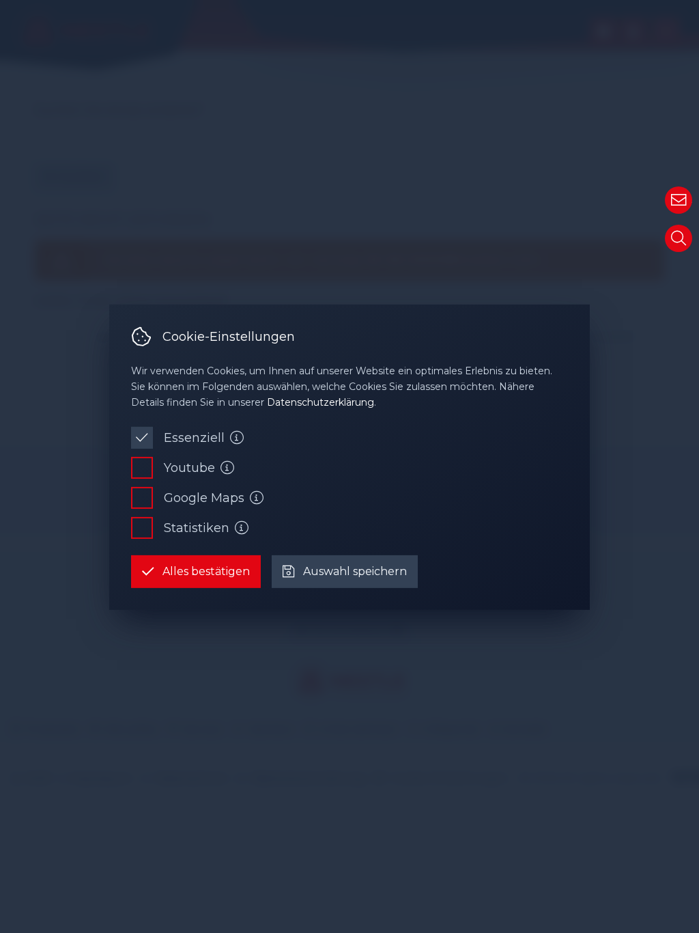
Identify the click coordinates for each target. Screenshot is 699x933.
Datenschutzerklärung (320, 402)
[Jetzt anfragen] (678, 200)
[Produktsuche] (678, 238)
